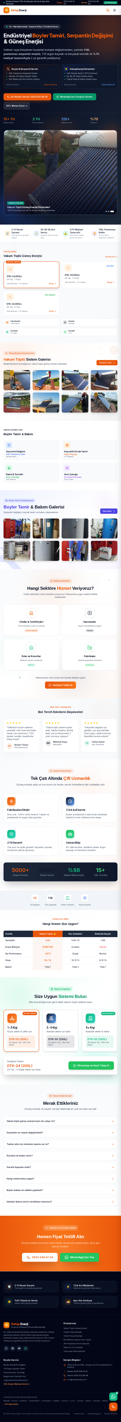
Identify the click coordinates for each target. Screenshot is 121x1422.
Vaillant (56, 1401)
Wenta (105, 1401)
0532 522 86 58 (50, 85)
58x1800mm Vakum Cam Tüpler (77, 1340)
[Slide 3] (113, 211)
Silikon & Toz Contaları (73, 1347)
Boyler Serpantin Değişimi (15, 1365)
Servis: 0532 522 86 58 (77, 1375)
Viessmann (46, 1401)
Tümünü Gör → (111, 257)
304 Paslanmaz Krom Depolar (76, 1343)
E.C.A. (72, 1401)
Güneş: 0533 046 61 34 (77, 1371)
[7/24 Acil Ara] (108, 10)
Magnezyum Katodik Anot (15, 1376)
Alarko (88, 1401)
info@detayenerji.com (77, 1379)
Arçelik (80, 1401)
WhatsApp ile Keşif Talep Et (93, 1065)
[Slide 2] (110, 211)
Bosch (15, 1401)
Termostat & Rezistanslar (74, 1351)
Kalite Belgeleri (94, 1414)
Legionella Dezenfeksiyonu (16, 1380)
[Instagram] (6, 1348)
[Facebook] (12, 1348)
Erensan (96, 1401)
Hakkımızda (79, 1414)
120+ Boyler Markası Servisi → (17, 1384)
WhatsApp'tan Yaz (82, 1257)
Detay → (52, 283)
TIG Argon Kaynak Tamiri (14, 1369)
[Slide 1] (106, 211)
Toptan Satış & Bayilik (72, 1332)
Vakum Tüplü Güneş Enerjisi (75, 1328)
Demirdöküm (35, 1401)
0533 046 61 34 (108, 85)
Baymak (7, 1401)
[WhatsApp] (25, 1348)
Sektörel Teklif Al (62, 685)
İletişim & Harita (110, 1414)
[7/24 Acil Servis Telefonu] (113, 1407)
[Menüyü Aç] (114, 10)
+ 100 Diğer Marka (11, 1404)
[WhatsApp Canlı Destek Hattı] (113, 1396)
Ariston (65, 1401)
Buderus (23, 1401)
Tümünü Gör (105, 362)
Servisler (107, 511)
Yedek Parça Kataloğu (72, 1336)
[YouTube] (19, 1348)
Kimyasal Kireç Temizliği (14, 1372)
